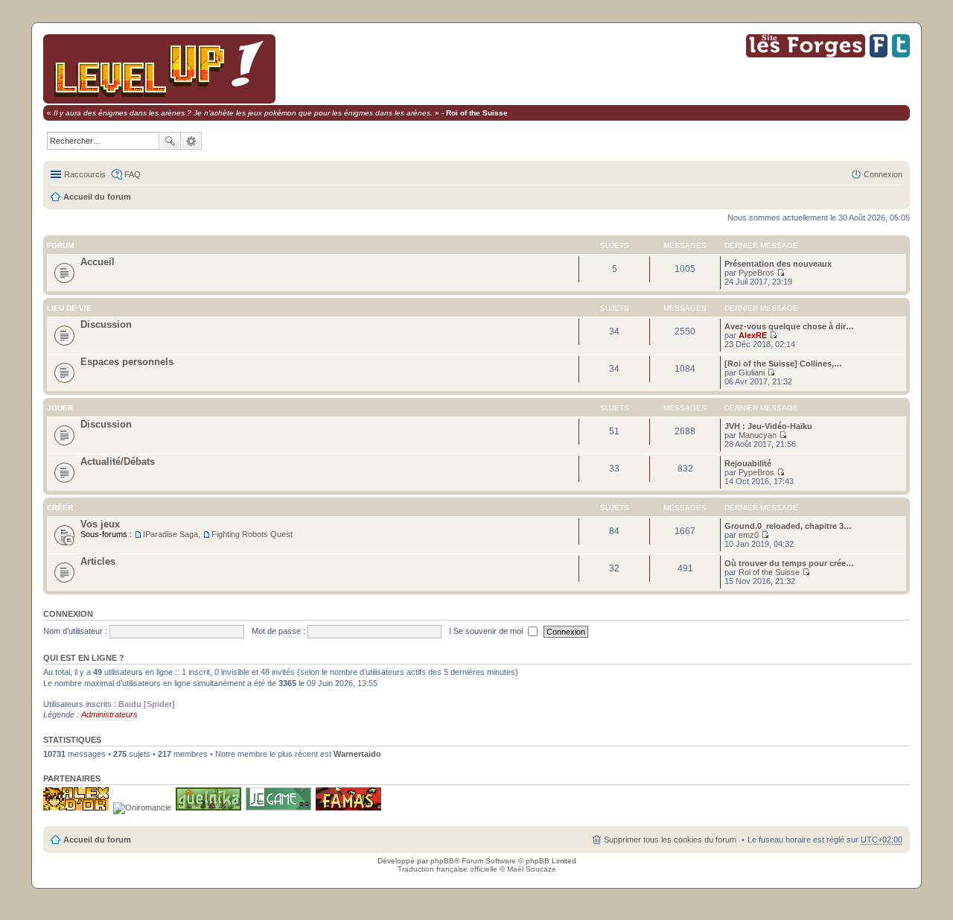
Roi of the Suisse (769, 572)
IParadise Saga (170, 534)
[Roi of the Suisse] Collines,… (783, 363)
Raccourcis (85, 174)
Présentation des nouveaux (778, 263)
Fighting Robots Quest (252, 534)
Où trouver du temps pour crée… (789, 563)
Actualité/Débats (117, 461)
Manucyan (758, 435)
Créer (60, 508)
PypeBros (756, 272)
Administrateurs (109, 714)
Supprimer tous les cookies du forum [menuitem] (670, 839)
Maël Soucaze (531, 869)
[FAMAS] (348, 807)
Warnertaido (357, 753)
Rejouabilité (747, 463)
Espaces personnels (126, 361)
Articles (97, 561)
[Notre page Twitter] (901, 55)
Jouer (60, 408)
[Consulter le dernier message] (781, 272)
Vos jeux (100, 524)
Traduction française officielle (447, 869)
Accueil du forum (97, 196)
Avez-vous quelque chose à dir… (789, 326)
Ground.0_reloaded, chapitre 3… (788, 525)
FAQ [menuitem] (132, 174)
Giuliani (752, 372)
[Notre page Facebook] (878, 55)
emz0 (749, 534)
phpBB (442, 861)
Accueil (97, 261)
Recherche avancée (191, 141)
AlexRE (753, 335)
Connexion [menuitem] (883, 174)
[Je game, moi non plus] (278, 807)
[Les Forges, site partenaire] (805, 55)
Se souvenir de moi (489, 630)
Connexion (68, 613)
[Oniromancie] (142, 807)
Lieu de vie (69, 308)
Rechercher (170, 141)
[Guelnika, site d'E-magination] (208, 807)
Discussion (106, 324)
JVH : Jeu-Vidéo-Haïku (768, 426)
